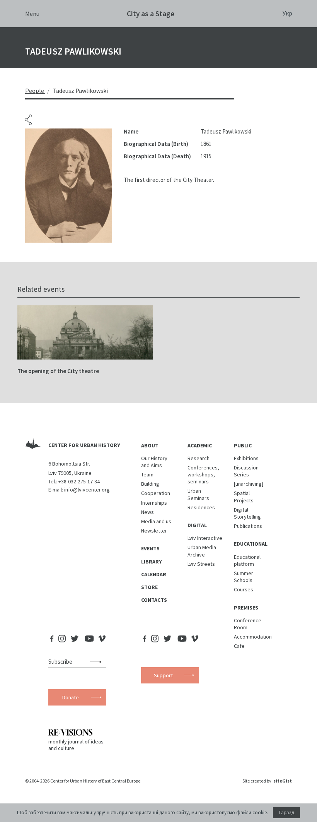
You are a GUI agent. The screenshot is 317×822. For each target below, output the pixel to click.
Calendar (153, 574)
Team (147, 474)
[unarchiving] (248, 483)
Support (163, 675)
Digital (197, 525)
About (149, 445)
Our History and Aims (154, 462)
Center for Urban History (84, 445)
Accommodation (253, 636)
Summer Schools (243, 577)
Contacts (154, 599)
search (97, 662)
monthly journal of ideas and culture (76, 744)
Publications (248, 525)
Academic (199, 445)
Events (150, 548)
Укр (287, 13)
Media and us (156, 521)
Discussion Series (246, 471)
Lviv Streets (201, 563)
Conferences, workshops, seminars (203, 474)
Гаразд (286, 812)
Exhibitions (246, 458)
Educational (251, 543)
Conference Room (247, 624)
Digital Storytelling (247, 513)
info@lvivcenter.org (87, 489)
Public (243, 445)
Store (149, 587)
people (34, 90)
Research (198, 458)
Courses (243, 589)
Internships (154, 502)
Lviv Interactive (204, 537)
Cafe (239, 645)
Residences (201, 507)
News (147, 512)
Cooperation (155, 493)
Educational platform (247, 560)
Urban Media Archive (201, 551)
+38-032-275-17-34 (79, 481)
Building (150, 483)
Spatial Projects (244, 496)
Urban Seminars (198, 494)
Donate (70, 697)
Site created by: (267, 781)
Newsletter (154, 530)
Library (151, 561)
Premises (246, 607)
